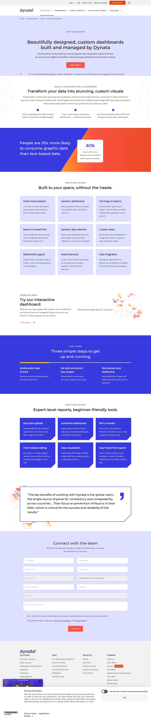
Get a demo (75, 65)
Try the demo (25, 322)
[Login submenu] (74, 2)
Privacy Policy (80, 621)
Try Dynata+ (117, 3)
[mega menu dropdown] (52, 10)
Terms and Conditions (62, 621)
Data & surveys (32, 19)
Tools (42, 19)
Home (22, 19)
